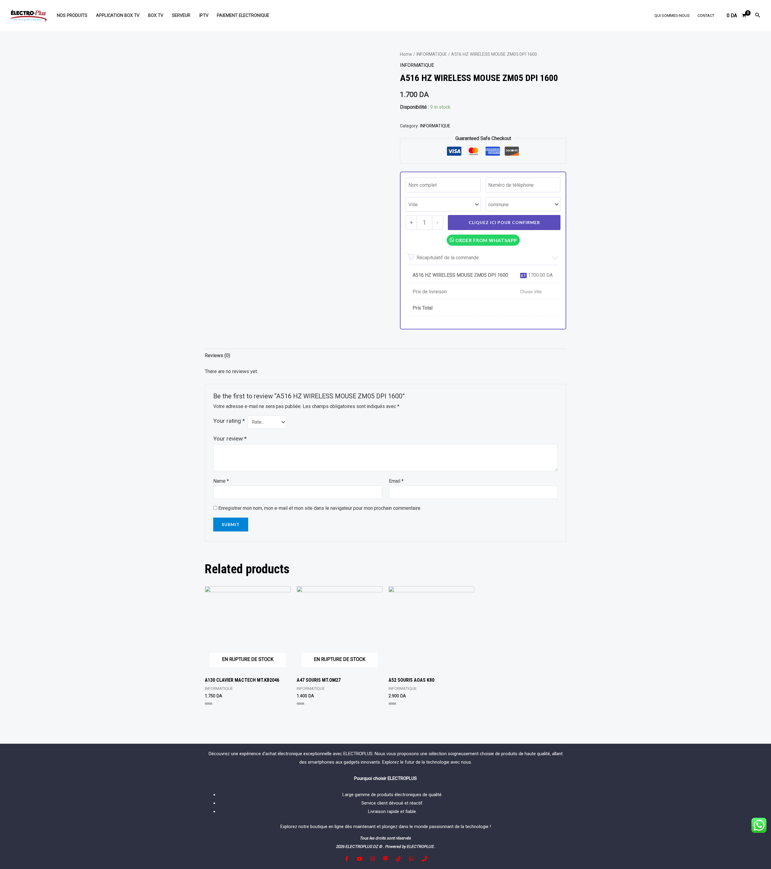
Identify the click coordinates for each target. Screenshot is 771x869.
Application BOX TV (117, 15)
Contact (706, 15)
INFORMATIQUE (431, 54)
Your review (230, 438)
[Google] (385, 858)
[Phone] (424, 858)
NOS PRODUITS (72, 15)
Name (221, 481)
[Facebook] (346, 858)
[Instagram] (372, 858)
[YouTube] (359, 858)
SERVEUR (181, 15)
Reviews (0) (217, 355)
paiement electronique (243, 15)
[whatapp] (411, 858)
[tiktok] (398, 858)
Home (406, 54)
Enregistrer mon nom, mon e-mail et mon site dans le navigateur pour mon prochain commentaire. (319, 508)
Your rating (229, 420)
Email (396, 481)
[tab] (217, 356)
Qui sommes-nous (672, 15)
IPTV (203, 15)
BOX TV (155, 15)
